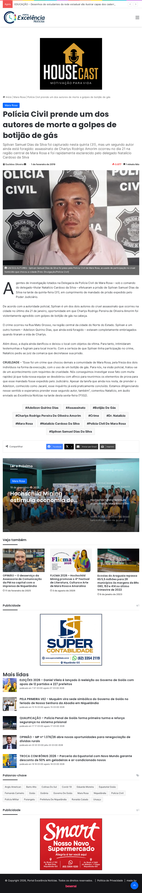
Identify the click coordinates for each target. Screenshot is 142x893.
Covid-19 (67, 786)
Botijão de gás (105, 408)
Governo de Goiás (62, 793)
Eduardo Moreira (85, 786)
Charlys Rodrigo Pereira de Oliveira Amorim (49, 415)
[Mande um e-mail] (25, 164)
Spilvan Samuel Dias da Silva (71, 431)
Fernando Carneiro (14, 793)
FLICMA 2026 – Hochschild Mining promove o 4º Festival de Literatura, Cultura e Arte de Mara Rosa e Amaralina (69, 581)
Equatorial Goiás (107, 786)
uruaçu (97, 799)
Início (8, 97)
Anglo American (13, 786)
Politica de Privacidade (110, 880)
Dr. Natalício (117, 415)
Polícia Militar (12, 799)
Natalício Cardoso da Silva (61, 423)
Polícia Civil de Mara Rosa (107, 423)
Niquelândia (100, 793)
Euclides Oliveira (14, 164)
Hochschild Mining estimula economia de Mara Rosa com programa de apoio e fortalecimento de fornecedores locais (42, 497)
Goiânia (44, 793)
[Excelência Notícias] (24, 17)
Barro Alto (31, 786)
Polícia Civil (117, 793)
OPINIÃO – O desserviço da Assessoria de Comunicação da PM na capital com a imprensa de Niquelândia (22, 581)
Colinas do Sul (49, 786)
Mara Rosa (19, 97)
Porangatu (29, 799)
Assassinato (76, 408)
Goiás (32, 793)
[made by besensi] (71, 886)
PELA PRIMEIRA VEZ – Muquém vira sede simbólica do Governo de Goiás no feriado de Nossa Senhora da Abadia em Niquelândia (74, 701)
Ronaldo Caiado (80, 799)
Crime (94, 415)
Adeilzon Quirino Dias (42, 408)
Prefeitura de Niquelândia (53, 799)
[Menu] (137, 19)
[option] (71, 495)
